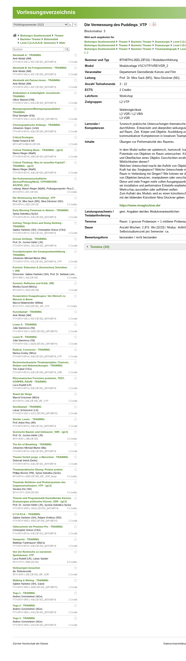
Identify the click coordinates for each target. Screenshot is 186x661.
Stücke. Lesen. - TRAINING (29, 419)
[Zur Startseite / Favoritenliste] (15, 35)
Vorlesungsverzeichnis (46, 12)
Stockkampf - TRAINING (27, 406)
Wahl (62, 42)
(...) (86, 52)
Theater (59, 35)
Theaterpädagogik (166, 49)
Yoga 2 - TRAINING (24, 605)
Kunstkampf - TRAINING (28, 311)
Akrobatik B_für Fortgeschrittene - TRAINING (40, 67)
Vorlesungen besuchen (27, 568)
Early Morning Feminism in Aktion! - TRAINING (41, 210)
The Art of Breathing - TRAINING (32, 444)
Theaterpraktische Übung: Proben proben (38, 469)
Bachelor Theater (30, 39)
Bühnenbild (51, 39)
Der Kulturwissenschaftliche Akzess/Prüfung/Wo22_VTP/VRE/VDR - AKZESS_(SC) (35, 182)
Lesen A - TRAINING (25, 324)
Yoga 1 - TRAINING (24, 593)
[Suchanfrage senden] (67, 49)
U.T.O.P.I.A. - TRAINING (27, 514)
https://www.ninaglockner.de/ (140, 205)
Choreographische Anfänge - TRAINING (37, 124)
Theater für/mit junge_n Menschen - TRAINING (41, 457)
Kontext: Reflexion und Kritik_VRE (34, 283)
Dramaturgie (162, 41)
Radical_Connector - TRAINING (32, 349)
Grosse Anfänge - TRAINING (30, 238)
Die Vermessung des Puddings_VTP (34, 197)
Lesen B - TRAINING (25, 337)
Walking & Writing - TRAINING (31, 580)
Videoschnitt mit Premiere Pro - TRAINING (38, 526)
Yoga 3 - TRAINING (24, 618)
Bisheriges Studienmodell (35, 35)
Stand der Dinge (23, 394)
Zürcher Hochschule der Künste (30, 643)
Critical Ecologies (23, 137)
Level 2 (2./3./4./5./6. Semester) (38, 42)
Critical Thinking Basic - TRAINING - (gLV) (38, 150)
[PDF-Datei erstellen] (154, 25)
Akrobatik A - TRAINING (27, 55)
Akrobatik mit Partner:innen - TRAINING (37, 80)
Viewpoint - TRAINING (26, 539)
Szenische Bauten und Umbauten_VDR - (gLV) (41, 432)
